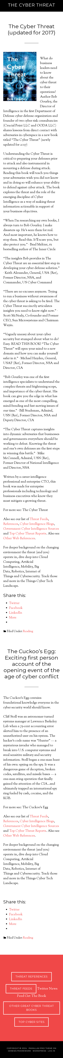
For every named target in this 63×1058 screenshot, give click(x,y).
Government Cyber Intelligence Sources (31, 529)
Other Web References (19, 538)
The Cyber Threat (31, 5)
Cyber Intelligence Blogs (37, 524)
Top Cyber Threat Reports (27, 533)
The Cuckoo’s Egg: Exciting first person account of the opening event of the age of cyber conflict (32, 664)
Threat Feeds (39, 519)
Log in (51, 1051)
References (10, 524)
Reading (28, 631)
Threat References (31, 976)
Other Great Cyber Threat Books (31, 1008)
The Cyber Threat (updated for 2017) (31, 29)
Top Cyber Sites (31, 1022)
